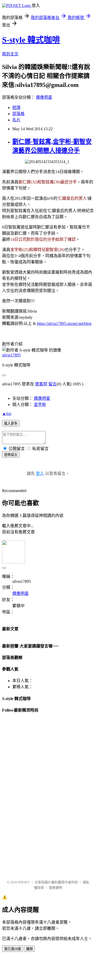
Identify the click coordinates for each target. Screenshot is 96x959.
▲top (6, 413)
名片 (16, 120)
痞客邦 (41, 384)
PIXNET (24, 882)
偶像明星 (44, 97)
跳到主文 (10, 54)
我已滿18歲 (12, 949)
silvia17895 (11, 355)
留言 (52, 384)
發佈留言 (10, 455)
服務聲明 (55, 888)
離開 (29, 949)
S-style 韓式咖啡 (31, 39)
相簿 (16, 107)
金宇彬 (40, 404)
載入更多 (10, 423)
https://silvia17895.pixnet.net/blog (64, 323)
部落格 (18, 114)
